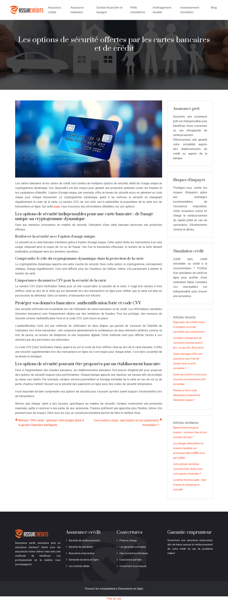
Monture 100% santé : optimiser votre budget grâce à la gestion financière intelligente (51, 422)
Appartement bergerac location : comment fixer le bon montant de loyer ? (190, 432)
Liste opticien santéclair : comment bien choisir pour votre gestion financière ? (188, 469)
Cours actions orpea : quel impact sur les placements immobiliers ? (126, 422)
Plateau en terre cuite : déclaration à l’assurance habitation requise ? (186, 395)
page (57, 206)
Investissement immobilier (189, 10)
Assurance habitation (77, 10)
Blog (214, 7)
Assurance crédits (54, 10)
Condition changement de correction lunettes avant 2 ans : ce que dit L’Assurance (188, 343)
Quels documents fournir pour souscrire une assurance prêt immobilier (190, 379)
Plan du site (114, 599)
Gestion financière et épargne (109, 10)
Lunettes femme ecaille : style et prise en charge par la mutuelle (189, 484)
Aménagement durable (162, 10)
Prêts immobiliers (137, 10)
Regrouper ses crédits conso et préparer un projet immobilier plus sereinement (189, 327)
